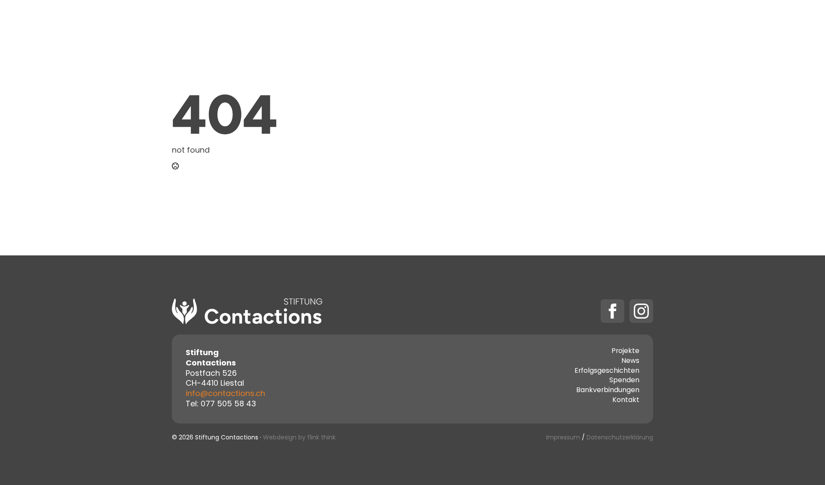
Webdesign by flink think (299, 438)
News (630, 361)
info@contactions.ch (225, 394)
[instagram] (641, 311)
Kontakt (498, 22)
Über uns (450, 22)
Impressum (563, 438)
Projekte (393, 22)
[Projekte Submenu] (416, 22)
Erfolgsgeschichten (606, 371)
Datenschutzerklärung (620, 438)
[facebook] (612, 311)
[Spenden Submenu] (573, 22)
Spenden (548, 22)
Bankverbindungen (607, 390)
